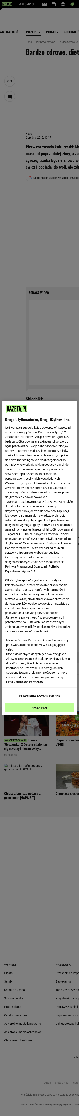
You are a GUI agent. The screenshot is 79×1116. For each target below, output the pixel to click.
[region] (39, 558)
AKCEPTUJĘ (39, 707)
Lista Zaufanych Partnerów (24, 682)
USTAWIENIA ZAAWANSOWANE (39, 695)
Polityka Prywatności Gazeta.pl (26, 566)
